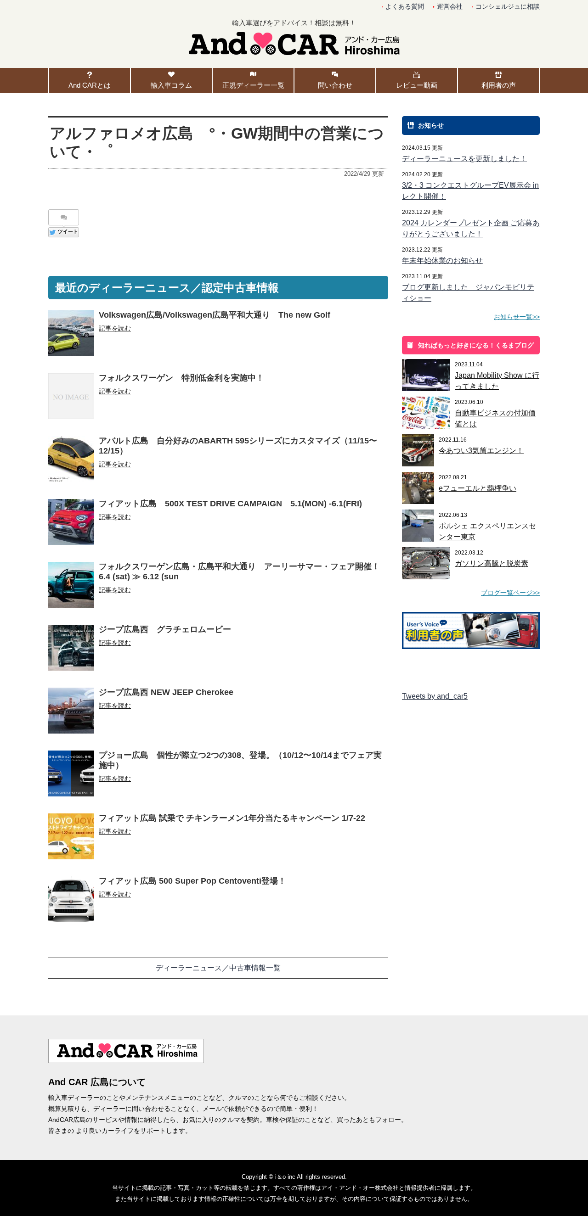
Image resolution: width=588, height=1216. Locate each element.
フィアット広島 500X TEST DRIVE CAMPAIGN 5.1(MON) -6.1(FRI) (230, 503)
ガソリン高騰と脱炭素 (491, 563)
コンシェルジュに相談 (507, 6)
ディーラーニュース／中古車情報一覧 (218, 968)
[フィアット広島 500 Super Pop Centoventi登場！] (71, 905)
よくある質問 (404, 6)
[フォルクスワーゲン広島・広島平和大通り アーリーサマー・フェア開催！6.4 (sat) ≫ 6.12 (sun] (71, 591)
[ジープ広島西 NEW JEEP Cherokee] (71, 717)
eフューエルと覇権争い (477, 488)
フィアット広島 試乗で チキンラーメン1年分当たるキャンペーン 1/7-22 (232, 818)
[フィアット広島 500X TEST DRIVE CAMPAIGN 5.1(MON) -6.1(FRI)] (71, 528)
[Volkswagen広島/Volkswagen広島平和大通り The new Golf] (71, 339)
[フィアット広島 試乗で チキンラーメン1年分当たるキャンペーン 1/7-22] (71, 842)
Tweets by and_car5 (435, 696)
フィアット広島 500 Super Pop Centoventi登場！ (192, 880)
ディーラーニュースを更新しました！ (464, 159)
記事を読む (115, 328)
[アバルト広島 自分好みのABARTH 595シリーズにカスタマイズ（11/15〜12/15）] (71, 465)
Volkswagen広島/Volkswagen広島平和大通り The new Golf (214, 314)
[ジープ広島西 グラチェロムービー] (71, 654)
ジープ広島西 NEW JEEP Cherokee (166, 692)
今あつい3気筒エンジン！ (481, 450)
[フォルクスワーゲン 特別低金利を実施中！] (71, 402)
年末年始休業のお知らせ (442, 260)
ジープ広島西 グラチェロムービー (165, 629)
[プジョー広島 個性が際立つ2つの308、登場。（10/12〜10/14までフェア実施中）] (71, 780)
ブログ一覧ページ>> (510, 592)
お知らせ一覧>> (517, 316)
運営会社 (450, 6)
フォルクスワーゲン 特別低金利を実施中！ (181, 377)
